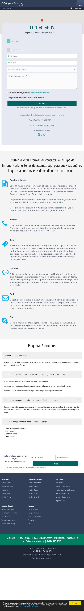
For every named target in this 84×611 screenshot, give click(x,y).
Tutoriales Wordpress (8, 520)
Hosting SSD (5, 490)
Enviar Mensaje (15, 41)
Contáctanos (59, 482)
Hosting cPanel (6, 482)
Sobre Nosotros (33, 509)
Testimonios (32, 520)
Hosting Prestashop (34, 482)
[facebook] (37, 551)
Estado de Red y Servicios (10, 513)
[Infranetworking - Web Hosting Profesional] (12, 3)
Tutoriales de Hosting (8, 523)
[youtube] (47, 551)
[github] (44, 551)
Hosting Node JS (33, 497)
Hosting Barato (6, 493)
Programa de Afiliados (62, 493)
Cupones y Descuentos (63, 497)
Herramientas (6, 516)
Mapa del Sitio (60, 500)
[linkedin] (40, 551)
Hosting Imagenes (7, 486)
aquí (62, 202)
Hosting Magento (33, 486)
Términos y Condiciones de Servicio (39, 93)
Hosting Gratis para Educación (65, 490)
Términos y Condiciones (63, 486)
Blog (29, 523)
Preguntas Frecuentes (8, 509)
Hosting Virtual (6, 497)
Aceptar (75, 603)
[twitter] (33, 551)
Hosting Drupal (33, 490)
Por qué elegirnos (34, 513)
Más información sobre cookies (29, 606)
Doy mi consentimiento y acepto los (15, 468)
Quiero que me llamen (17, 50)
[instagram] (50, 551)
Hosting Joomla (33, 493)
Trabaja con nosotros (35, 516)
